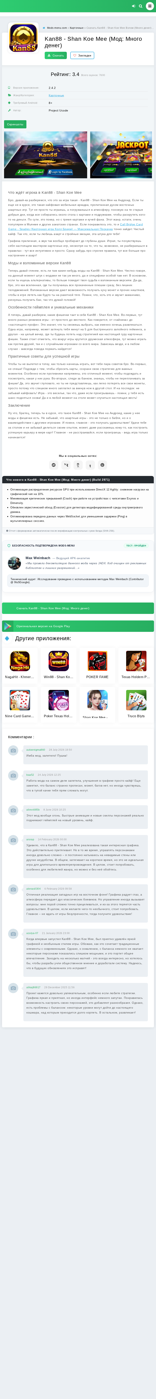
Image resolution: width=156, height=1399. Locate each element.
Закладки (84, 55)
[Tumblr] (90, 465)
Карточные (56, 95)
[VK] (65, 465)
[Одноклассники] (78, 465)
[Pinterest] (102, 465)
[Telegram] (53, 465)
